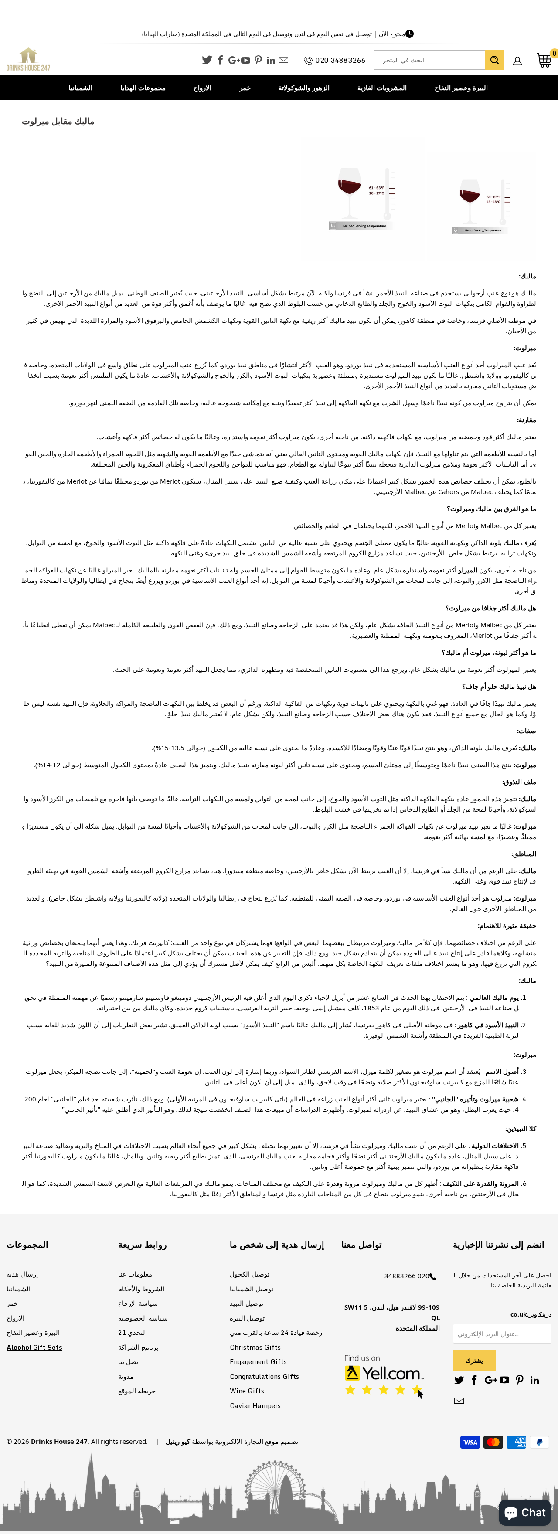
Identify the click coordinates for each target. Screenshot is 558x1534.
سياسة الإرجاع (138, 1303)
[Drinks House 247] (28, 59)
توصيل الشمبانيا (251, 1288)
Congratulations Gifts (264, 1376)
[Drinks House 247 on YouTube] (245, 60)
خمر (245, 87)
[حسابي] (520, 54)
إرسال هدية (22, 1274)
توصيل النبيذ (246, 1303)
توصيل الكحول (249, 1274)
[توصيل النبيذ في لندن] (481, 258)
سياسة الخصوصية (143, 1318)
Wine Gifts (247, 1390)
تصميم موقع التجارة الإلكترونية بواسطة (245, 1441)
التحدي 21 (132, 1332)
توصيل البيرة (247, 1318)
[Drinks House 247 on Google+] (233, 60)
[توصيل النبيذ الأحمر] (363, 258)
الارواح (202, 87)
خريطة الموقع (137, 1390)
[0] (544, 60)
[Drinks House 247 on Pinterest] (258, 60)
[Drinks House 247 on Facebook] (220, 60)
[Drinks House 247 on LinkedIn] (271, 60)
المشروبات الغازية (382, 87)
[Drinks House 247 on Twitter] (207, 59)
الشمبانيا (80, 87)
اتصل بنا (129, 1361)
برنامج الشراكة (138, 1347)
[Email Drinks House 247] (283, 60)
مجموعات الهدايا (143, 87)
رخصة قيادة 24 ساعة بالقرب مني (276, 1332)
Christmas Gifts (255, 1347)
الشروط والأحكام (141, 1288)
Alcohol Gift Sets (34, 1347)
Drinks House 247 (59, 1441)
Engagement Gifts (258, 1361)
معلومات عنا (135, 1274)
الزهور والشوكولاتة (304, 87)
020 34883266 (340, 60)
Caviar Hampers (255, 1405)
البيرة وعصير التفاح (461, 87)
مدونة (125, 1376)
